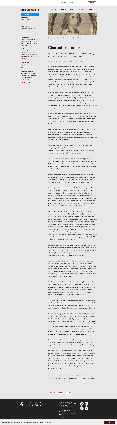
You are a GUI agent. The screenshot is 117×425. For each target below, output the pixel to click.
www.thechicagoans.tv (67, 381)
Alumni (72, 9)
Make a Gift (91, 2)
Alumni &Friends (72, 3)
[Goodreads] (86, 408)
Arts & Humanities (53, 392)
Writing (61, 392)
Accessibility (61, 416)
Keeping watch (25, 37)
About (80, 9)
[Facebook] (82, 408)
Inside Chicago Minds (26, 83)
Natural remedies (25, 26)
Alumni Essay (68, 392)
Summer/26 (24, 18)
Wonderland (24, 49)
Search (91, 9)
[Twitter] (82, 404)
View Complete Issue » (27, 23)
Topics (62, 9)
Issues (53, 9)
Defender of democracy (27, 72)
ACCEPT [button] (109, 422)
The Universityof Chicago (63, 3)
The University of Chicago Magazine (69, 61)
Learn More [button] (48, 422)
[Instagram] (86, 404)
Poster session (25, 62)
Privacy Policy (62, 417)
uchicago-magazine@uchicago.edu (66, 406)
